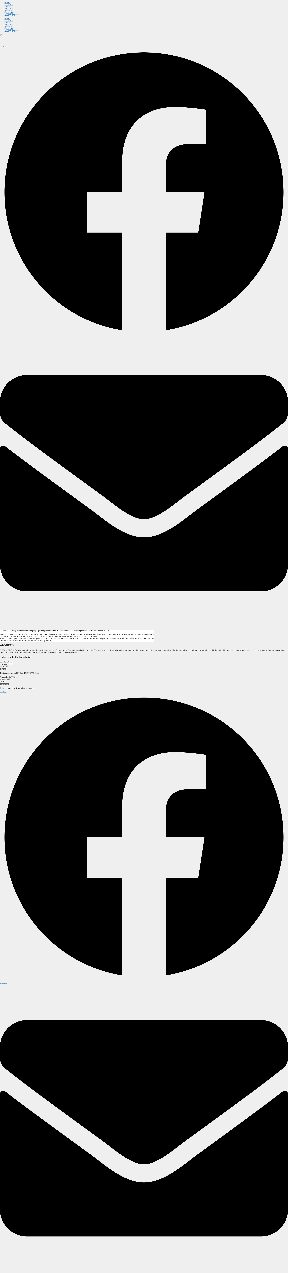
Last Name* (4, 662)
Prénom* (3, 679)
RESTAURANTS (11, 15)
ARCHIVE (8, 5)
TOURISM (8, 13)
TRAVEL (8, 7)
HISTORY (8, 11)
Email (2, 667)
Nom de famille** (6, 677)
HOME (7, 3)
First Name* (4, 664)
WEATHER (8, 9)
